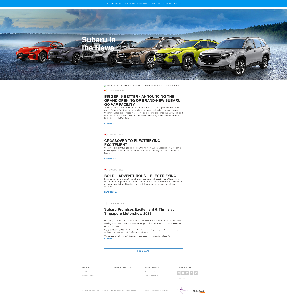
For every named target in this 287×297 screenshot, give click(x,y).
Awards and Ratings (151, 275)
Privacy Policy (163, 290)
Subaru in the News (151, 272)
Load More (143, 251)
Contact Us (181, 278)
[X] (180, 3)
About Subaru (86, 272)
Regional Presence (88, 275)
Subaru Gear (118, 272)
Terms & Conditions (151, 290)
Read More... (110, 123)
